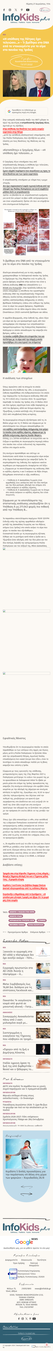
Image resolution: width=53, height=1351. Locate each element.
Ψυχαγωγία (7, 1102)
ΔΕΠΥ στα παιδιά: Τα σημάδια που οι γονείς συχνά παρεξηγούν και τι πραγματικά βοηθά (25, 1087)
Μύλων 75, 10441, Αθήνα (11, 1290)
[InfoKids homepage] (26, 18)
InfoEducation (9, 1093)
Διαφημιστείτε (11, 1260)
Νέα (4, 35)
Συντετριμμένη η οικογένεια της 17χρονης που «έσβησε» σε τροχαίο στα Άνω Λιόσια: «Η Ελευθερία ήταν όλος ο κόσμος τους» (18, 1036)
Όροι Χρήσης (19, 1263)
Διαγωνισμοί (13, 1136)
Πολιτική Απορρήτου (34, 1264)
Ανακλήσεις (7, 1012)
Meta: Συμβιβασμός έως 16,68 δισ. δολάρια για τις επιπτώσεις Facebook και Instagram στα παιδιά (17, 987)
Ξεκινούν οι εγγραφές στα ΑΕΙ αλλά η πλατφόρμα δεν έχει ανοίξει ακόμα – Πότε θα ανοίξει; (18, 955)
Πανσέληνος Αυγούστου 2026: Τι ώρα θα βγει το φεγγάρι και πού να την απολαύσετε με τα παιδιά (25, 1107)
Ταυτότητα (41, 1260)
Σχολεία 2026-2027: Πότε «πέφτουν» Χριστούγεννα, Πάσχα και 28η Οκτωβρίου (23, 1118)
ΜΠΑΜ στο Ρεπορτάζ (12, 288)
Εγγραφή (27, 1339)
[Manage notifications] (47, 1345)
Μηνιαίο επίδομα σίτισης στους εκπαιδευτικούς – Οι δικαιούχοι (18, 1097)
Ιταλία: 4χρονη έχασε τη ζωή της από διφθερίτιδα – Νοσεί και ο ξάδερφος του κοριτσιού (18, 1066)
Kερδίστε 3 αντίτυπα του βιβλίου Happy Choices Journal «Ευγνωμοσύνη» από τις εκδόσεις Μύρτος (25, 887)
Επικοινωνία (26, 1260)
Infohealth (7, 1059)
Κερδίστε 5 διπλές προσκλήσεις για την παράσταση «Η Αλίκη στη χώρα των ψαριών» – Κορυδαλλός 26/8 (26, 1174)
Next (26, 1194)
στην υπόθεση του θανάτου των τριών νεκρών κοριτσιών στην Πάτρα (23, 130)
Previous (26, 1187)
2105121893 (26, 1289)
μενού (45, 10)
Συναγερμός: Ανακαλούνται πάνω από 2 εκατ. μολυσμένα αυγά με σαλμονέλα (18, 1019)
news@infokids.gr (43, 1289)
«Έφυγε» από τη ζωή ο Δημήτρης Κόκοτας (16, 1051)
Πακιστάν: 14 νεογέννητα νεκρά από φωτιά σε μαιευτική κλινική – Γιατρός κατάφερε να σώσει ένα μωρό (18, 1003)
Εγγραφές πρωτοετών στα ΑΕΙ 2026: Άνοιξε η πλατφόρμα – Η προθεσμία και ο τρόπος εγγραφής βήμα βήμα (18, 971)
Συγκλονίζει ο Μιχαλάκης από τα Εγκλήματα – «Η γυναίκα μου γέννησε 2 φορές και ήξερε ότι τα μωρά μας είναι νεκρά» (26, 897)
